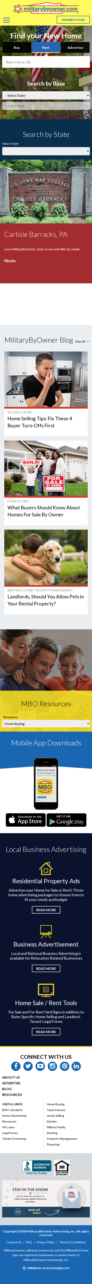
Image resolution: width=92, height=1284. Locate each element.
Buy (17, 47)
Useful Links (12, 1104)
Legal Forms (10, 1133)
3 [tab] (19, 315)
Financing (53, 1144)
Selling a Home (19, 412)
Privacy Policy (46, 1242)
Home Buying (18, 501)
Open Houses (56, 1110)
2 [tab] (12, 315)
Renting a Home (20, 590)
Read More (46, 910)
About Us (11, 1077)
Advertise (75, 47)
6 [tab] (39, 315)
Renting (52, 1133)
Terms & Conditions (72, 1242)
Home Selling (55, 1115)
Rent (46, 47)
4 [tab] (26, 315)
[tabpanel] (46, 242)
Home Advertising (14, 1115)
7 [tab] (45, 315)
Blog (7, 1089)
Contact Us (14, 1242)
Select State (10, 143)
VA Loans (8, 1127)
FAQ (29, 1242)
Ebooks (52, 1121)
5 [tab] (32, 315)
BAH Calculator (12, 1110)
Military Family (56, 1127)
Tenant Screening (14, 1138)
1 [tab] (6, 315)
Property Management (54, 590)
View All (82, 341)
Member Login (73, 20)
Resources (10, 717)
